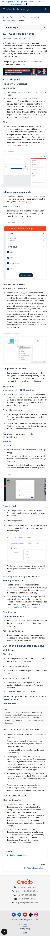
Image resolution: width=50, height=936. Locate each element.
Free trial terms (25, 924)
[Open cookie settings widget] (4, 932)
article (24, 64)
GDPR (25, 933)
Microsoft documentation (26, 607)
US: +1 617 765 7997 (26, 887)
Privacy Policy (25, 928)
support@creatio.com (27, 902)
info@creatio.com (27, 899)
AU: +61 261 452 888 (27, 895)
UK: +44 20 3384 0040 (27, 891)
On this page (11, 27)
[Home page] (4, 17)
